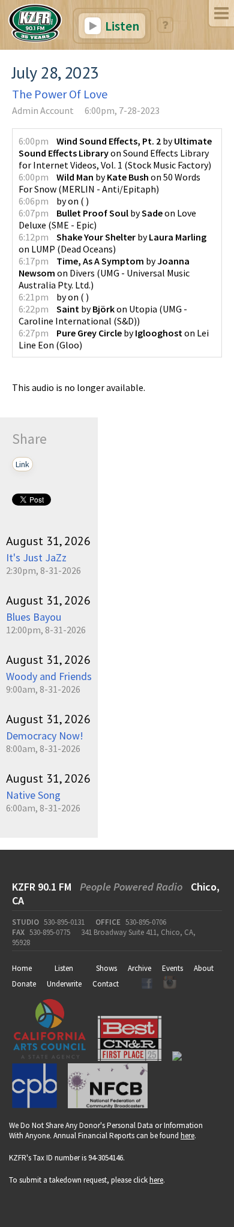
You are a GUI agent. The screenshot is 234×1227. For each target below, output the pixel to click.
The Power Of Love (59, 93)
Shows (106, 968)
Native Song (33, 795)
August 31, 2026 (48, 541)
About (204, 968)
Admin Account (43, 110)
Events (172, 968)
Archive (139, 968)
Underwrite (64, 984)
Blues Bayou (33, 617)
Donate (24, 984)
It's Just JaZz (36, 557)
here (187, 1135)
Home (22, 968)
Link (22, 464)
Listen (121, 25)
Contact (105, 984)
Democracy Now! (44, 735)
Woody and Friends (49, 676)
